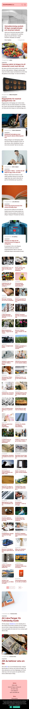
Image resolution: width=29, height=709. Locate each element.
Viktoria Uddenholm (16, 130)
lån (7, 666)
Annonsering (15, 698)
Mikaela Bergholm (13, 94)
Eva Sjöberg (14, 236)
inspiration (4, 62)
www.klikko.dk (15, 692)
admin (10, 60)
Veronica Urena (13, 613)
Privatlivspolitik (16, 707)
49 (19, 587)
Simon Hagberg (8, 40)
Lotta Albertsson (15, 201)
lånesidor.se (12, 624)
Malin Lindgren (15, 166)
